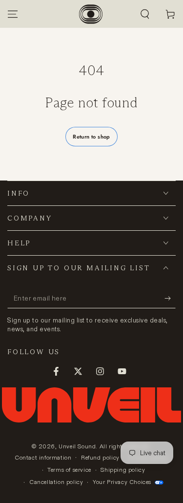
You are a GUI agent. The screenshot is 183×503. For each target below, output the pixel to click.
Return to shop (91, 137)
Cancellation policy (56, 481)
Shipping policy (123, 469)
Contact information (43, 457)
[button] (145, 14)
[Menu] (12, 14)
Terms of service (69, 469)
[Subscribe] (170, 298)
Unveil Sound (77, 446)
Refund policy (100, 457)
